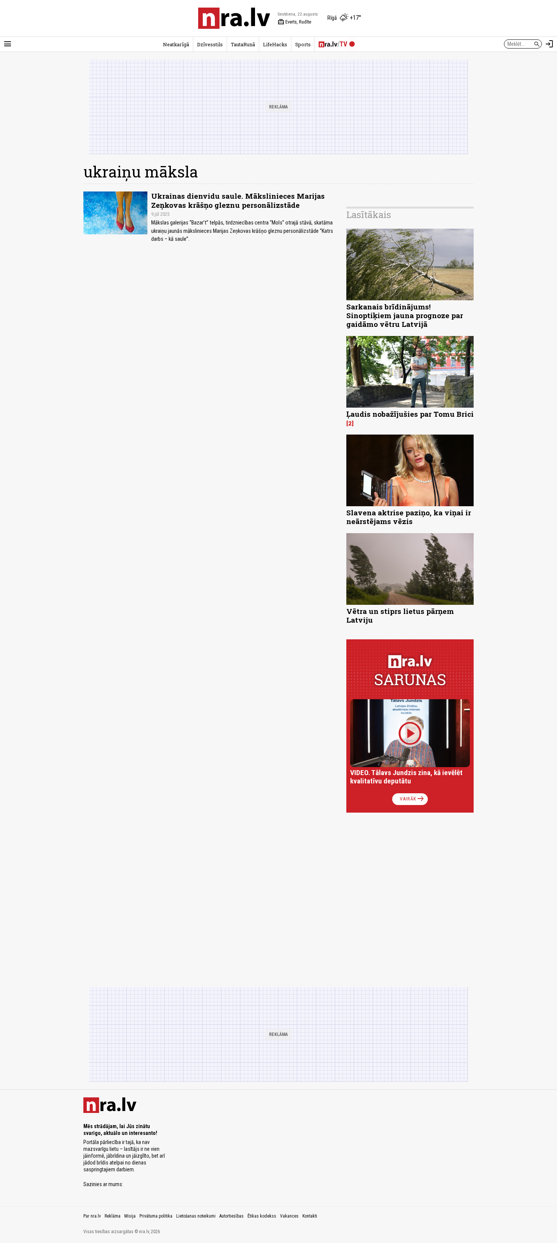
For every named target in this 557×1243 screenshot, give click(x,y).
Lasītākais (368, 215)
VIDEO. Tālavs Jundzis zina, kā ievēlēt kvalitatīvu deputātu (406, 776)
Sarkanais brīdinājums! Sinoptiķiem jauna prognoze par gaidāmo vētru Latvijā (404, 315)
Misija (130, 1216)
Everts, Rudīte (294, 22)
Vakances (289, 1216)
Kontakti (309, 1216)
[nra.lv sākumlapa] (234, 18)
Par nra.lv (92, 1216)
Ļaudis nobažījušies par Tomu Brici (410, 414)
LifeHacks (275, 44)
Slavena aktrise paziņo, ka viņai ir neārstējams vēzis (408, 517)
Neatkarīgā (176, 44)
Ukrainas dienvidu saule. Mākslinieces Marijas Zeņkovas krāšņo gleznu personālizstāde (238, 200)
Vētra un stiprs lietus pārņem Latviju (400, 615)
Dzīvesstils (210, 44)
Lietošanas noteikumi (196, 1216)
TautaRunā (243, 44)
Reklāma (112, 1216)
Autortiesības (231, 1216)
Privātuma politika (155, 1216)
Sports (303, 44)
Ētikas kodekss (261, 1216)
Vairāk (412, 799)
